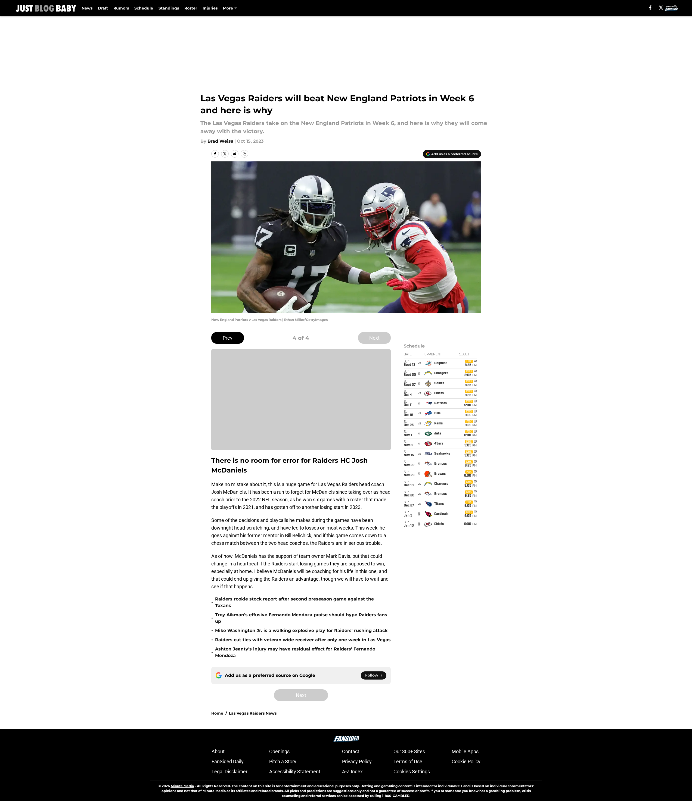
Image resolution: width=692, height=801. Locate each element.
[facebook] (650, 7)
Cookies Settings (411, 771)
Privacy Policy (357, 761)
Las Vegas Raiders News (253, 713)
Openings (279, 751)
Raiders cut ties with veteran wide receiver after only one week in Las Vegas (303, 639)
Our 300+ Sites (409, 751)
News (87, 8)
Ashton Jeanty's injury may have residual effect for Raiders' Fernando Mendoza (295, 652)
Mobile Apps (465, 751)
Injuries (210, 8)
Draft (103, 8)
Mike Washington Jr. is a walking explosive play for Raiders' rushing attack (301, 630)
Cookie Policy (466, 761)
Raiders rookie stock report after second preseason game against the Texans (294, 602)
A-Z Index (352, 771)
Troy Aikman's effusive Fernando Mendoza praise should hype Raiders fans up (301, 618)
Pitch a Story (282, 761)
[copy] (244, 154)
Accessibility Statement (294, 771)
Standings (169, 8)
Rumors (121, 8)
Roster (190, 8)
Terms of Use (407, 761)
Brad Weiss (220, 141)
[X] (661, 7)
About (218, 751)
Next (374, 338)
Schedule (143, 8)
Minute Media (182, 786)
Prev (227, 338)
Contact (350, 751)
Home (217, 713)
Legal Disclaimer (229, 771)
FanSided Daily (228, 761)
